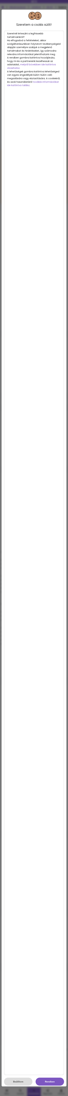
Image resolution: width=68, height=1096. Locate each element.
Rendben (50, 1081)
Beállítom (18, 1081)
